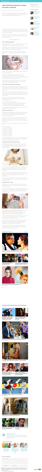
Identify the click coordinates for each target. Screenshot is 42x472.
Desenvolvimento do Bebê (15, 10)
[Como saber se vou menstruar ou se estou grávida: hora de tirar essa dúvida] (32, 33)
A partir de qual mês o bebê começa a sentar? (6, 449)
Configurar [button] (35, 469)
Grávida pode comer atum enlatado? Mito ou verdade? (37, 17)
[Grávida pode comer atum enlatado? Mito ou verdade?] (32, 18)
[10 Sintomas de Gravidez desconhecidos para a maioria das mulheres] (32, 23)
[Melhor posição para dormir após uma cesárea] (32, 28)
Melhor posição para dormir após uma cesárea (37, 28)
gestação (23, 52)
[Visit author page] (3, 434)
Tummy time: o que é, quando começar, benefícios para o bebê (15, 450)
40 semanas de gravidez (18, 213)
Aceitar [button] (39, 469)
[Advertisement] (15, 22)
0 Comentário (37, 19)
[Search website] (30, 1)
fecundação (5, 94)
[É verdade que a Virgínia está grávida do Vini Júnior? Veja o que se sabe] (32, 12)
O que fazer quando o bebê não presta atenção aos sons (23, 449)
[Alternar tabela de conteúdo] (19, 39)
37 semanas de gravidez (21, 137)
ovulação (3, 168)
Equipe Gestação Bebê (6, 10)
